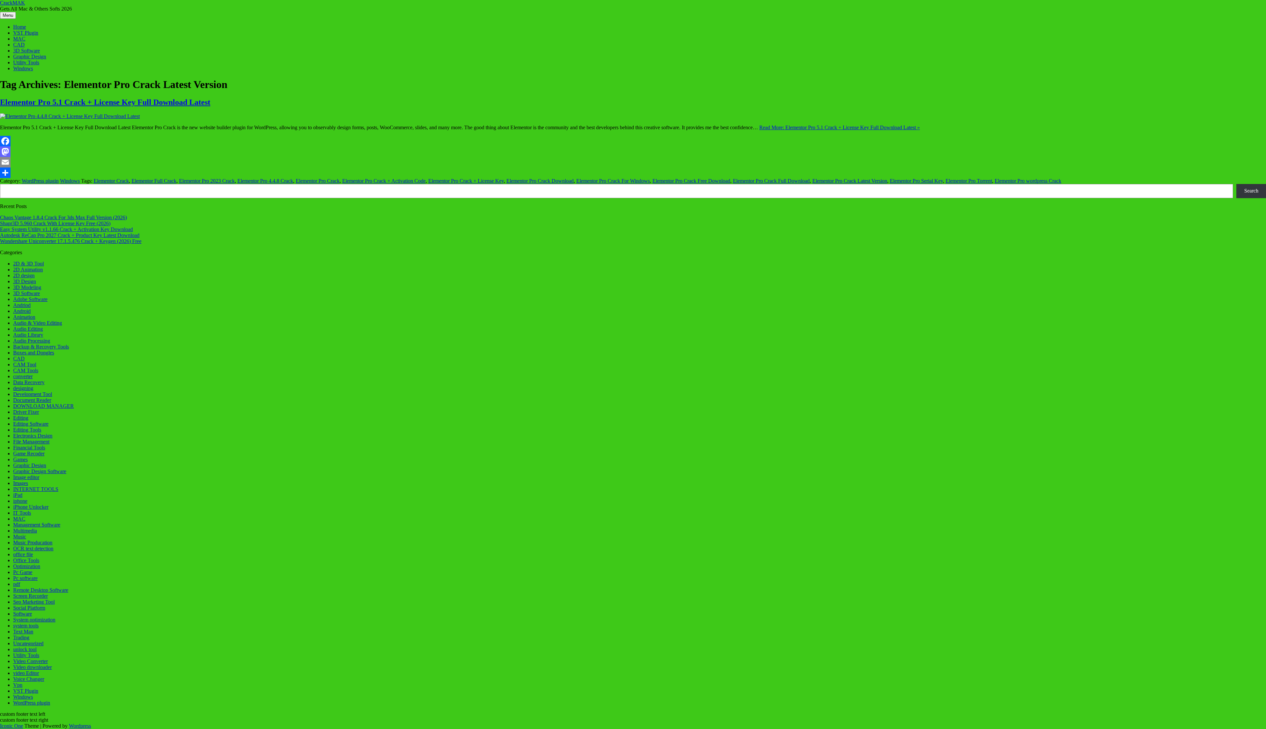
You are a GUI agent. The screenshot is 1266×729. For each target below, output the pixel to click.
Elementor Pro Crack (318, 181)
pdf (16, 584)
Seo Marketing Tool (34, 602)
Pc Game (22, 572)
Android (22, 311)
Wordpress (80, 726)
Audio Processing (31, 341)
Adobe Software (30, 299)
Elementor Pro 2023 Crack (207, 181)
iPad (17, 495)
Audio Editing (28, 329)
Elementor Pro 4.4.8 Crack (265, 181)
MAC (19, 39)
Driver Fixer (26, 412)
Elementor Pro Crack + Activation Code (384, 181)
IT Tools (22, 513)
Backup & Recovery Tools (41, 346)
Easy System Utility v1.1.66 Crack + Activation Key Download (66, 229)
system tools (26, 625)
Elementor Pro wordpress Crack (1028, 181)
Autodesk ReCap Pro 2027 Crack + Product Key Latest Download (69, 235)
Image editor (26, 477)
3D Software (26, 50)
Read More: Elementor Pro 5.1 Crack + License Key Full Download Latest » (839, 127)
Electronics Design (32, 436)
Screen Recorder (30, 596)
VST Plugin (25, 33)
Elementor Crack (111, 181)
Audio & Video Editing (37, 323)
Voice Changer (28, 679)
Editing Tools (27, 430)
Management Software (36, 525)
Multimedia (25, 530)
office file (23, 554)
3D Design (24, 281)
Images (20, 483)
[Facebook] (633, 141)
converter (23, 376)
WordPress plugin (40, 181)
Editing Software (30, 424)
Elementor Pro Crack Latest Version (849, 181)
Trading (21, 637)
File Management (31, 441)
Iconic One (11, 726)
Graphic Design (29, 56)
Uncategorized (28, 643)
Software (22, 614)
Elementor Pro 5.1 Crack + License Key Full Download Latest (105, 102)
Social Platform (29, 608)
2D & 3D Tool (28, 263)
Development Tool (32, 394)
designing (23, 388)
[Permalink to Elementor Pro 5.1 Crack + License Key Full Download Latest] (70, 116)
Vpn (17, 685)
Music (19, 536)
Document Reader (32, 400)
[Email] (633, 162)
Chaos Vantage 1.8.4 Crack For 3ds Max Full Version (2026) (63, 217)
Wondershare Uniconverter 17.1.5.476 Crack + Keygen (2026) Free (70, 241)
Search (1251, 191)
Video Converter (30, 661)
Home (19, 27)
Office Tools (26, 560)
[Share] (633, 172)
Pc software (25, 578)
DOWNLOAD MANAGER (43, 406)
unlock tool (25, 649)
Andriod (22, 305)
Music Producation (32, 542)
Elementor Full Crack (154, 181)
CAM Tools (25, 370)
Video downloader (32, 667)
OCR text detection (33, 548)
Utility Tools (26, 62)
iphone (20, 501)
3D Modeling (27, 287)
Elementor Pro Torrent (969, 181)
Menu (8, 15)
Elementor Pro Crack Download (540, 181)
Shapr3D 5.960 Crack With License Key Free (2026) (55, 223)
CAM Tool (24, 364)
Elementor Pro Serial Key (916, 181)
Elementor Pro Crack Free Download (691, 181)
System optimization (34, 620)
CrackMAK (12, 3)
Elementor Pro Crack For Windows (613, 181)
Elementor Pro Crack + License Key (466, 181)
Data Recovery (29, 382)
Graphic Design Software (39, 471)
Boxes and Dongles (33, 352)
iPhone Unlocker (30, 507)
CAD (19, 44)
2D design (24, 275)
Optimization (26, 566)
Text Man (23, 631)
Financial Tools (29, 447)
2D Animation (28, 269)
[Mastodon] (633, 151)
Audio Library (28, 335)
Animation (24, 317)
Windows (23, 68)
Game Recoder (29, 453)
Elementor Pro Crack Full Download (771, 181)
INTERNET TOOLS (35, 489)
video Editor (26, 673)
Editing (20, 418)
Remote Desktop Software (40, 590)
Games (20, 459)
